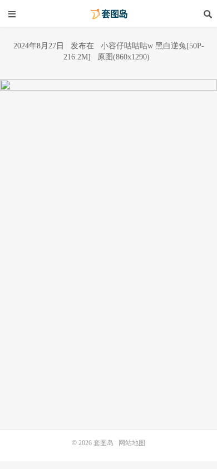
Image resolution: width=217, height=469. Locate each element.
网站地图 (132, 443)
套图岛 (108, 13)
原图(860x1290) (123, 57)
